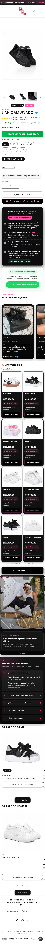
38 (5, 144)
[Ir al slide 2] (20, 653)
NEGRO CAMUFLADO (13, 159)
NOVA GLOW (29, 394)
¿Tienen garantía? (14, 710)
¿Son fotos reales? (14, 718)
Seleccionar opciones (22, 784)
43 (14, 149)
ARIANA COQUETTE (32, 537)
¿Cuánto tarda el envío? (16, 673)
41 (31, 144)
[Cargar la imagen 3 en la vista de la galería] (32, 96)
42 (5, 149)
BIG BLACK (12, 931)
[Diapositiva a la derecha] (40, 97)
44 (22, 149)
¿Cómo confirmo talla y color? (19, 703)
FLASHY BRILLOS (31, 490)
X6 (3, 854)
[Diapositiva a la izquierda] (4, 97)
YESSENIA (7, 394)
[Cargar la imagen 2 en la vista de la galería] (22, 96)
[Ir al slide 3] (22, 653)
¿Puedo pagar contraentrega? (19, 695)
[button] (4, 11)
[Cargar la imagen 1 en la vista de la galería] (12, 96)
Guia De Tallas (8, 167)
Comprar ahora (11, 414)
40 (22, 144)
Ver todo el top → (22, 570)
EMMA (5, 537)
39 (14, 144)
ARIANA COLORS (10, 442)
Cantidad (5, 181)
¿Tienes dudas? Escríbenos (24, 285)
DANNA (27, 442)
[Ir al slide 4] (25, 653)
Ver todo (22, 800)
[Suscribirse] (37, 911)
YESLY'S (6, 490)
